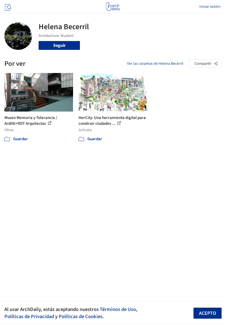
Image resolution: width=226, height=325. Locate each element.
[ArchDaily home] (113, 6)
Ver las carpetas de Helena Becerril (155, 64)
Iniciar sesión (209, 7)
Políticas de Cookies (81, 316)
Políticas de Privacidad (29, 316)
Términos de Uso (118, 309)
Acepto (207, 313)
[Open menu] (7, 6)
